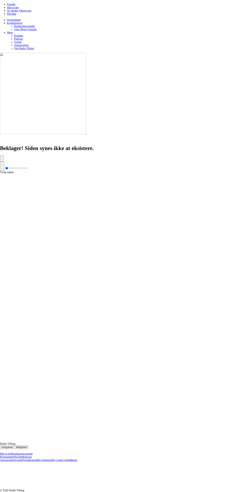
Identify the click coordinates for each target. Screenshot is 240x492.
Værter (18, 460)
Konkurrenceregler (22, 453)
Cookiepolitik (47, 460)
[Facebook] (26, 487)
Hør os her (6, 453)
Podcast (27, 456)
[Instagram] (79, 487)
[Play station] (2, 158)
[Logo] (43, 133)
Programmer (7, 456)
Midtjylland (21, 447)
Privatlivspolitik (31, 460)
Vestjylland (6, 447)
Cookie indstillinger (66, 460)
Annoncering (7, 460)
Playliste (18, 456)
